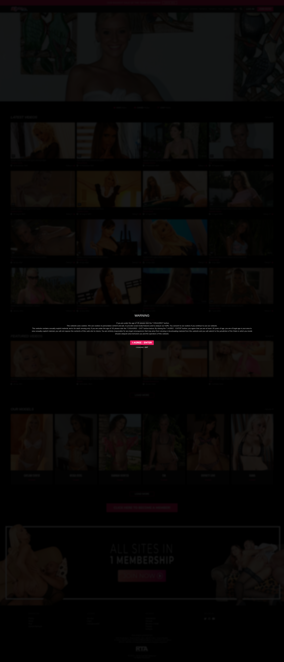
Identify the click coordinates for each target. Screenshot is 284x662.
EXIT (146, 347)
